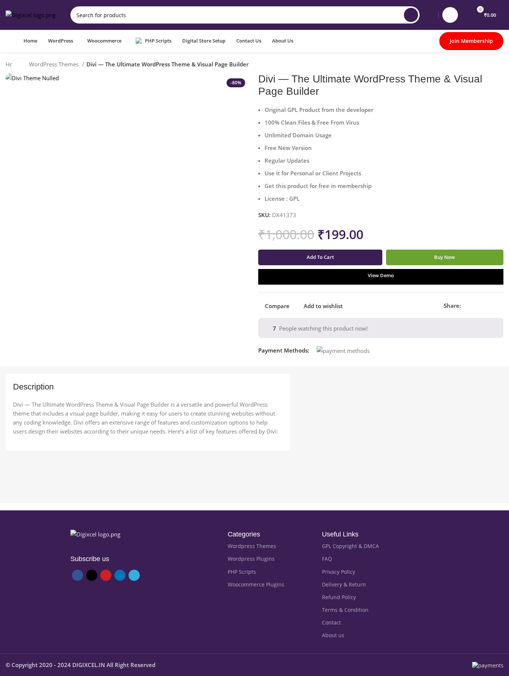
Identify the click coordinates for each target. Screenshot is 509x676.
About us (333, 635)
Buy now (444, 257)
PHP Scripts (242, 571)
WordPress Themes (54, 64)
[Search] (411, 15)
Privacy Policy (338, 571)
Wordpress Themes (252, 546)
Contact (331, 622)
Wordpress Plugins (251, 558)
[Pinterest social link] (484, 305)
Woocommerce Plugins (256, 584)
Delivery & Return (344, 584)
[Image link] (95, 533)
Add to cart (320, 257)
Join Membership (471, 40)
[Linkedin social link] (493, 305)
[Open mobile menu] (8, 41)
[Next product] (499, 65)
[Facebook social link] (467, 305)
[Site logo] (31, 14)
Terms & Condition (345, 609)
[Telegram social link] (501, 305)
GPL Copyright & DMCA (350, 546)
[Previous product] (485, 65)
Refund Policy (339, 597)
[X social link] (475, 305)
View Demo (381, 275)
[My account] (450, 14)
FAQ (327, 558)
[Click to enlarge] (20, 67)
